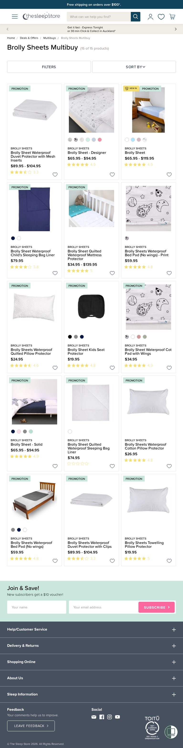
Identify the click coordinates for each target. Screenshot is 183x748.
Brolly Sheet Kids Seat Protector (86, 351)
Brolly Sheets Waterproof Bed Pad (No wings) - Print (146, 253)
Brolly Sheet (135, 152)
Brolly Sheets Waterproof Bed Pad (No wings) (31, 544)
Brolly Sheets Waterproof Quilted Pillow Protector (31, 351)
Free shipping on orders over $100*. (94, 4)
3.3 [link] (36, 172)
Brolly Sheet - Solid (26, 444)
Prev (8, 28)
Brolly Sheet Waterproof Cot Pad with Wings (148, 351)
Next (175, 28)
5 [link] (91, 270)
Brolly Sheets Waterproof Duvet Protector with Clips (90, 544)
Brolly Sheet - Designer (87, 152)
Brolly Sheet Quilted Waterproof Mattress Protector (85, 255)
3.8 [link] (36, 267)
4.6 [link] (36, 365)
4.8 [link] (150, 267)
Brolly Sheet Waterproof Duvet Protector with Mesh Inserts (33, 156)
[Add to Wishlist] (55, 175)
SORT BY (134, 67)
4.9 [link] (93, 164)
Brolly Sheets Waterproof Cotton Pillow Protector (145, 446)
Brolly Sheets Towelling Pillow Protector (144, 544)
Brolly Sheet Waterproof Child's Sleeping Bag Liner (33, 253)
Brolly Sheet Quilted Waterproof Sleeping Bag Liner (89, 448)
